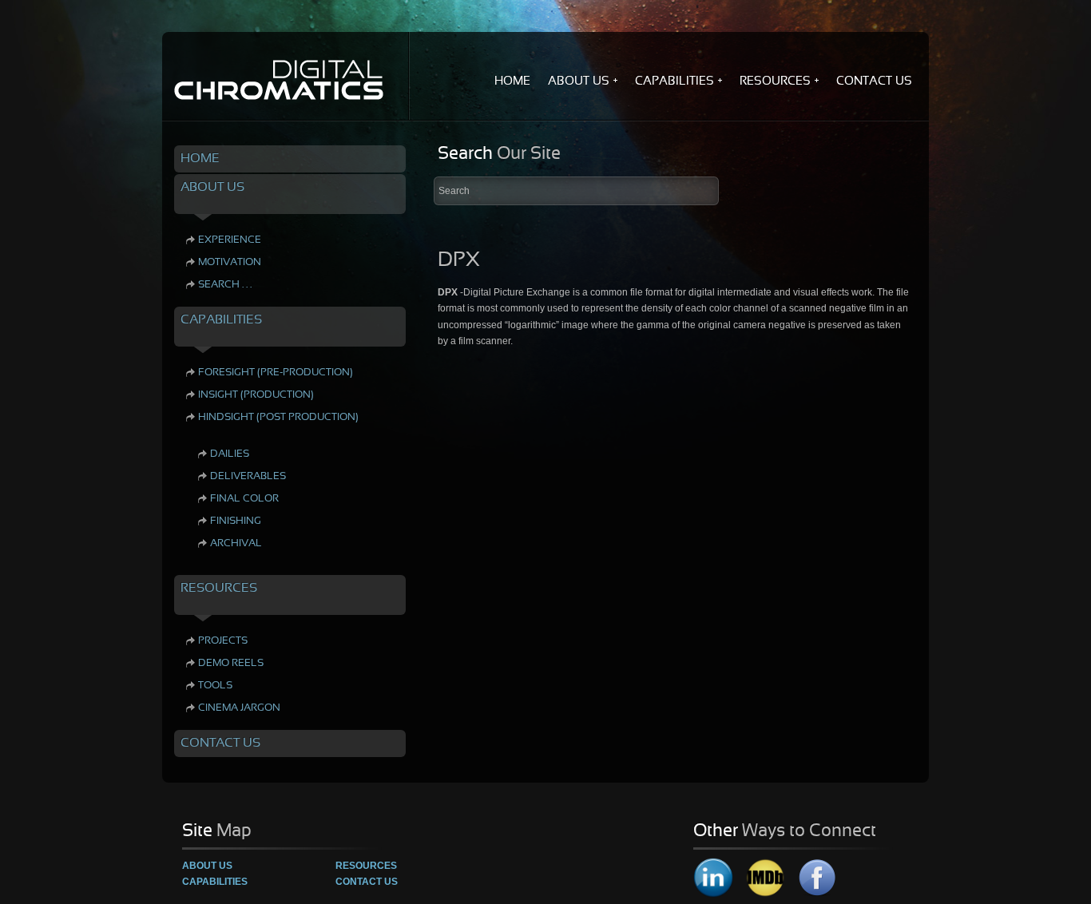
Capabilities (215, 881)
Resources (366, 865)
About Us (207, 865)
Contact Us (366, 881)
